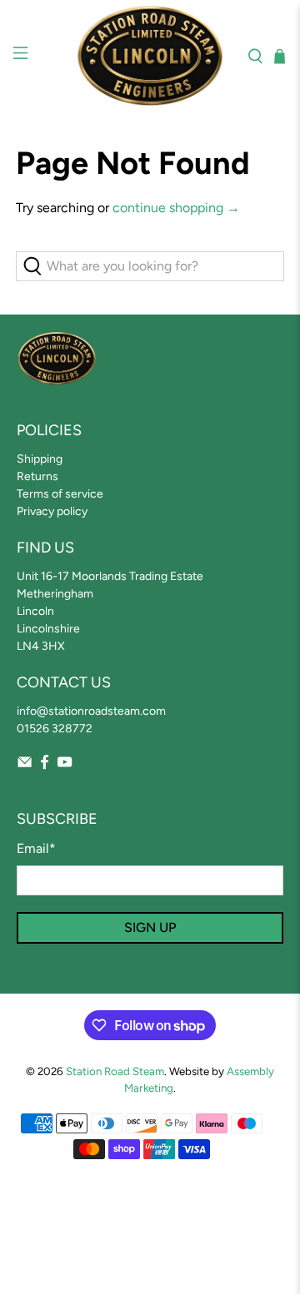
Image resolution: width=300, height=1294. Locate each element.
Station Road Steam (115, 1071)
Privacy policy (52, 511)
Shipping (39, 459)
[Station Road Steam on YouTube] (64, 766)
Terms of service (60, 494)
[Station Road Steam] (150, 56)
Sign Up (150, 927)
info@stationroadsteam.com (91, 711)
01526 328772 (54, 728)
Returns (37, 476)
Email (36, 848)
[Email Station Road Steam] (24, 766)
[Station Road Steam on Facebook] (44, 766)
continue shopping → (176, 208)
